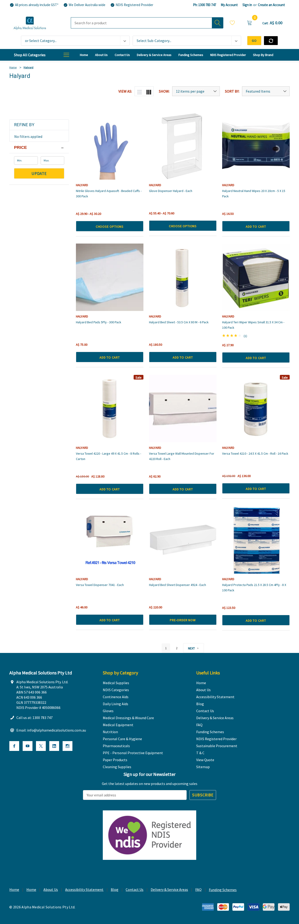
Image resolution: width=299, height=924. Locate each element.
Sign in (247, 5)
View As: (125, 91)
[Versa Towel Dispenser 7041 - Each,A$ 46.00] (109, 540)
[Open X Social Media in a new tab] (41, 746)
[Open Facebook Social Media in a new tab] (14, 746)
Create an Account (271, 5)
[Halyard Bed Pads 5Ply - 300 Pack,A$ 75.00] (109, 277)
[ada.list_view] (139, 91)
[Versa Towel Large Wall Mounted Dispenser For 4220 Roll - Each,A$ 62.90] (183, 408)
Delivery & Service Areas (169, 889)
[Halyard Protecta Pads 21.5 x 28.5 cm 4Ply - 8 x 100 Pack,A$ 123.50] (256, 540)
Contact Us (134, 889)
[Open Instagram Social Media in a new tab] (67, 746)
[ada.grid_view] (148, 91)
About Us (50, 889)
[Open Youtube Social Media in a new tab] (27, 746)
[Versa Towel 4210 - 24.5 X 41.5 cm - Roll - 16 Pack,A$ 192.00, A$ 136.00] (256, 408)
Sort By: (232, 91)
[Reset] (271, 40)
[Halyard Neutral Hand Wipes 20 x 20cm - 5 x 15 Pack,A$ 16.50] (256, 146)
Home (14, 889)
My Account (229, 5)
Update (39, 173)
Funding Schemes (223, 889)
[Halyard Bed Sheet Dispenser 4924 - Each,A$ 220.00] (183, 540)
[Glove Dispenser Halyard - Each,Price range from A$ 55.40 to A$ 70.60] (183, 146)
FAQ (198, 889)
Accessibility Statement (84, 889)
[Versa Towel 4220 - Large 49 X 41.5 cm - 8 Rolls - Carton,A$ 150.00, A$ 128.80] (109, 408)
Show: (164, 91)
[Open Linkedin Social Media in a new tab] (54, 746)
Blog (114, 889)
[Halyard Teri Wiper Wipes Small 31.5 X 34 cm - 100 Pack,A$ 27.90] (256, 277)
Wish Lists (232, 23)
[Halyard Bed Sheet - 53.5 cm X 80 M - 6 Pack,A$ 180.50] (183, 277)
